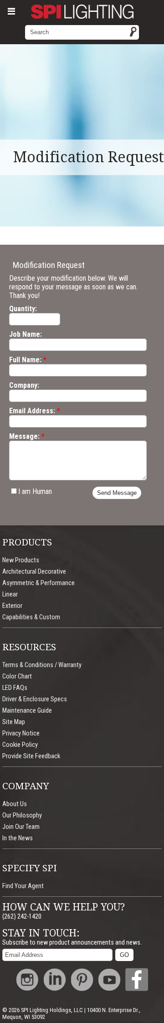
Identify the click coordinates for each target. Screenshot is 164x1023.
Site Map (13, 722)
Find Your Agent (23, 886)
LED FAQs (14, 688)
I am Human (35, 491)
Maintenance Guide (27, 711)
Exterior (12, 606)
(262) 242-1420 (21, 916)
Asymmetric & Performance (38, 583)
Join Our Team (21, 827)
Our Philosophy (22, 815)
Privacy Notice (21, 733)
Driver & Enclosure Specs (34, 699)
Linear (10, 594)
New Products (20, 560)
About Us (14, 804)
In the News (17, 838)
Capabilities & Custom (31, 617)
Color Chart (17, 676)
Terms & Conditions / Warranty (42, 665)
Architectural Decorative (34, 572)
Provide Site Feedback (31, 756)
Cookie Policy (20, 745)
